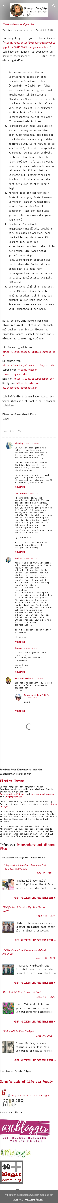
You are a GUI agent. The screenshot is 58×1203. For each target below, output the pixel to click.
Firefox (6, 781)
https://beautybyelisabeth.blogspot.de (28, 365)
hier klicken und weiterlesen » (35, 897)
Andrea (18, 558)
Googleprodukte (13, 796)
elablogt (20, 443)
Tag (20, 431)
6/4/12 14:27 (38, 678)
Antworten (20, 487)
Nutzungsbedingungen (42, 794)
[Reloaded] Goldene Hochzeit (18, 1031)
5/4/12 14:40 (30, 648)
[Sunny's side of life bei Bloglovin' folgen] (4, 1095)
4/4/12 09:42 (30, 558)
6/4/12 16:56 (31, 698)
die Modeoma (21, 493)
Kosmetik (9, 431)
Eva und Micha (23, 678)
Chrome (19, 781)
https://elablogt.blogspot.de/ (34, 378)
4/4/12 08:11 (36, 493)
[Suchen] (54, 6)
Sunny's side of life (36, 695)
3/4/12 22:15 (32, 443)
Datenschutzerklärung (12, 794)
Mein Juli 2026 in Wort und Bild (21, 992)
